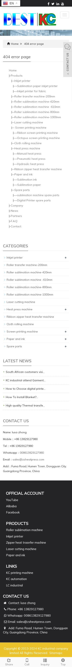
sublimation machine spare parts (38, 195)
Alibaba (11, 506)
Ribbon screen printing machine (37, 133)
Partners (16, 216)
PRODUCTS (17, 523)
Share (9, 664)
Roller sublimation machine (24, 530)
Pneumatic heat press (31, 159)
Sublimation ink (27, 179)
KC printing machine (19, 573)
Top (63, 664)
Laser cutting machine (28, 122)
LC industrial (14, 585)
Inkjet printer (22, 81)
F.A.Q (14, 221)
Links (11, 566)
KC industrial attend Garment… (25, 380)
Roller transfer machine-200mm (34, 96)
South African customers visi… (25, 372)
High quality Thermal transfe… (25, 405)
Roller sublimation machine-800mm (36, 112)
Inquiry (45, 664)
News (14, 211)
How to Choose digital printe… (25, 388)
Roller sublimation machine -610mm (37, 107)
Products (17, 75)
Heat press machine (27, 148)
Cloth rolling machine (28, 143)
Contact (16, 226)
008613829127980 (32, 452)
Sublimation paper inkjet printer (37, 86)
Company (17, 205)
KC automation (16, 579)
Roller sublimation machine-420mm (36, 101)
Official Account (25, 493)
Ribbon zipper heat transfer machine (38, 169)
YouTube (12, 500)
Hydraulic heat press (30, 164)
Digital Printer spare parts (34, 200)
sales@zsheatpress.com (28, 459)
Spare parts (22, 190)
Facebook (13, 512)
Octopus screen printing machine (38, 138)
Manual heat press (29, 153)
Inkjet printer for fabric (31, 91)
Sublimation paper (29, 185)
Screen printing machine (30, 127)
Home (15, 44)
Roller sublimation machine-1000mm (37, 117)
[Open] (67, 60)
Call (27, 664)
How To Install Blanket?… (22, 397)
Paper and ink (23, 174)
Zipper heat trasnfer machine (26, 542)
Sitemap (55, 653)
